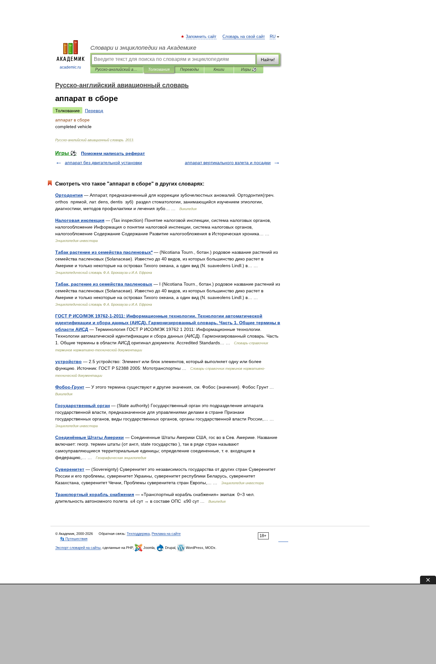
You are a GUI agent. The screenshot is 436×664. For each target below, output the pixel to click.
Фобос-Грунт (69, 387)
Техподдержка (138, 534)
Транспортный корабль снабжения (94, 494)
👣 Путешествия (73, 539)
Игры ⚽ (249, 69)
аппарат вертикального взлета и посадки (228, 162)
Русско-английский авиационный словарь (116, 69)
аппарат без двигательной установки (103, 162)
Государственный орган (82, 405)
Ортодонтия (69, 195)
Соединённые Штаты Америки (89, 437)
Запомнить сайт (201, 36)
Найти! (268, 59)
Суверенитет (69, 469)
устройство (68, 361)
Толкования (158, 69)
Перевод (94, 110)
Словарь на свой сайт (243, 36)
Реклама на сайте (166, 534)
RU (272, 36)
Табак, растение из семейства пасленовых (103, 284)
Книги (219, 69)
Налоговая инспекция (79, 220)
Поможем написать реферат (113, 153)
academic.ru (70, 67)
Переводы (189, 69)
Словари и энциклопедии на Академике (143, 48)
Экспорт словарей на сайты (78, 548)
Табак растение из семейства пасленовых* (104, 252)
